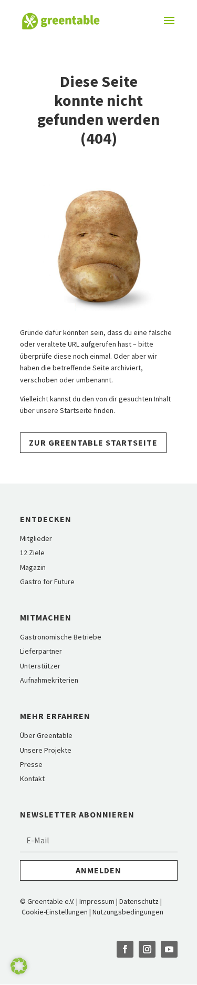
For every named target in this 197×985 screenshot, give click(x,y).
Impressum (97, 901)
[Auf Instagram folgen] (147, 949)
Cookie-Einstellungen (55, 912)
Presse (31, 764)
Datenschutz (139, 901)
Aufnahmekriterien (49, 680)
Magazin (33, 567)
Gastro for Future (47, 581)
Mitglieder (36, 538)
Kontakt (32, 778)
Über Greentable (46, 735)
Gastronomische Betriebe (60, 637)
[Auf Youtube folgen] (169, 949)
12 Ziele (32, 552)
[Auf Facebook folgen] (125, 949)
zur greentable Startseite (93, 442)
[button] (19, 966)
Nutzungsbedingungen (127, 912)
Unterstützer (40, 666)
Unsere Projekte (45, 750)
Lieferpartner (41, 651)
